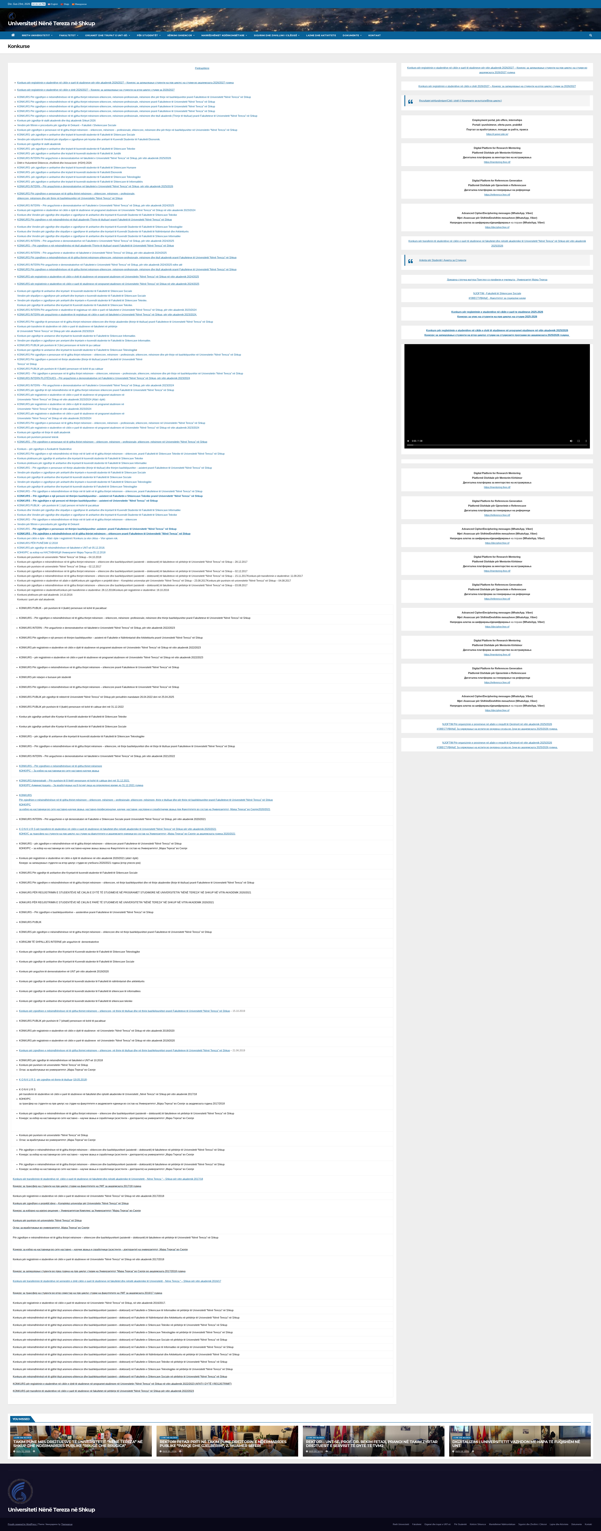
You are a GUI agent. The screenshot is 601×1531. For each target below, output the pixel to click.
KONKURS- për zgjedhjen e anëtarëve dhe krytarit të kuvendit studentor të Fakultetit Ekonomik (69, 172)
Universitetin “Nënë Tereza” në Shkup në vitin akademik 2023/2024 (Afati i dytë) (61, 399)
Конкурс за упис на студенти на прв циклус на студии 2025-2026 (497, 316)
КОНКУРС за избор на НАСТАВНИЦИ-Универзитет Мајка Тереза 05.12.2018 (61, 552)
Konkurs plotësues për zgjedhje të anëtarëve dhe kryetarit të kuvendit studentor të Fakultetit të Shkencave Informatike (82, 463)
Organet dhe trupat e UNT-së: (106, 35)
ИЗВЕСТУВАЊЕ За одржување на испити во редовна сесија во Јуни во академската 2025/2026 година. (497, 729)
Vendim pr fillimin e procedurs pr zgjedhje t (66, 125)
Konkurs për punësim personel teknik (37, 437)
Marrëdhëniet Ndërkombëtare (223, 35)
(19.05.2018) (80, 1079)
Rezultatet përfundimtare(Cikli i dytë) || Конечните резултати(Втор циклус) (460, 100)
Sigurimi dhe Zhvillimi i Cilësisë (276, 35)
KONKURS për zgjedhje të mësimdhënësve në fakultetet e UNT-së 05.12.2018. (61, 547)
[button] (590, 35)
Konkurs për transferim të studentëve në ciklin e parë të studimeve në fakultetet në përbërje (67, 326)
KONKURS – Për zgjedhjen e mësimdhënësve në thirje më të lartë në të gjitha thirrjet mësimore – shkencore (77, 519)
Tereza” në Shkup (27, 364)
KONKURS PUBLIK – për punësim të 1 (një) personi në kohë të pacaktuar (58, 505)
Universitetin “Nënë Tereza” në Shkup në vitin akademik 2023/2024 (54, 418)
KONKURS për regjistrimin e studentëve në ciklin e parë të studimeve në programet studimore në (70, 394)
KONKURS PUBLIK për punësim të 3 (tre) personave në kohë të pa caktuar (58, 345)
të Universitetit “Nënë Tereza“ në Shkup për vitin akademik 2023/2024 (55, 331)
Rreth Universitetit (36, 35)
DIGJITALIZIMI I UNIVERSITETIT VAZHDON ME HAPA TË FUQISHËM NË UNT (516, 1443)
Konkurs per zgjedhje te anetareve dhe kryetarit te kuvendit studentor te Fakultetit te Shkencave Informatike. (76, 336)
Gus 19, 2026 (462, 1451)
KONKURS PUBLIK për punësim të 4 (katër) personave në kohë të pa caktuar (60, 368)
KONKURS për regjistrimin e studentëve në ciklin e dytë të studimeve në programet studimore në (70, 404)
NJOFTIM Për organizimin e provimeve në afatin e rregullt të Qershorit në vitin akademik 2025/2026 (497, 724)
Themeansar (66, 1524)
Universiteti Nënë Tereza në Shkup (51, 23)
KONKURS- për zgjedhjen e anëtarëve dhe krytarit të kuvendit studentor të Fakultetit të (76, 134)
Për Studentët (148, 35)
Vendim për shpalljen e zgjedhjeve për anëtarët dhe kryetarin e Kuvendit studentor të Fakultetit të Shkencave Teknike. (82, 300)
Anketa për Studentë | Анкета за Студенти (442, 260)
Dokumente (351, 35)
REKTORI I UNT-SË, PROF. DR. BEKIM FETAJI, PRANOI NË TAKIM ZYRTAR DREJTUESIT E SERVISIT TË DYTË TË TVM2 (371, 1443)
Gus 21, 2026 (23, 1451)
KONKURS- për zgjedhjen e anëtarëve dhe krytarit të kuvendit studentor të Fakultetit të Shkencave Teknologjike (79, 177)
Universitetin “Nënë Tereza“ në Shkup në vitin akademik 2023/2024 (54, 409)
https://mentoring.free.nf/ (497, 162)
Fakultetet (68, 35)
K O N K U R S (27, 1079)
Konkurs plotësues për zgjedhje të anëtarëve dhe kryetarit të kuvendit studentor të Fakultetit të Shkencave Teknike (80, 458)
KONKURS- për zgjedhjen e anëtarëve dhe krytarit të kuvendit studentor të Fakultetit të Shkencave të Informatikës (80, 181)
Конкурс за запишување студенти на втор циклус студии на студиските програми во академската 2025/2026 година (497, 335)
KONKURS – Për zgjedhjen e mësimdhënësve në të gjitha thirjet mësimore (60, 766)
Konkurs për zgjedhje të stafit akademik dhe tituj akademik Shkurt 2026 (56, 120)
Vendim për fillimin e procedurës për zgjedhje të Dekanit (48, 524)
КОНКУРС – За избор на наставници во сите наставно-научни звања (59, 770)
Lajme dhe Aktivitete (321, 35)
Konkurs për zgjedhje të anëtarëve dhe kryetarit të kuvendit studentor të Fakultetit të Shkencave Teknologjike (77, 486)
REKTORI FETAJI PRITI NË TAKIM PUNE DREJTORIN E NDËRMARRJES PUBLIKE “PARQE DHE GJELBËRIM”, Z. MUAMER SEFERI (223, 1443)
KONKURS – (97, 529)
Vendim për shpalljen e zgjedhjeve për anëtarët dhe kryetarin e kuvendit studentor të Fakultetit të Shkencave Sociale (81, 295)
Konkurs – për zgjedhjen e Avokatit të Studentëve (44, 449)
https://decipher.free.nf (497, 227)
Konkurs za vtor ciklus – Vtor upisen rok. (96, 538)
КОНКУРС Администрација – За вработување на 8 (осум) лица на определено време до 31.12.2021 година (81, 785)
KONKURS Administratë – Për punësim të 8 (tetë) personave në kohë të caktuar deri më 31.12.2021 (74, 780)
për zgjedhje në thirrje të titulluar (54, 1079)
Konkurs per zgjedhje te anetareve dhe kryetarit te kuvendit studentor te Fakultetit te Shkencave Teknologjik (76, 350)
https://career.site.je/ (497, 134)
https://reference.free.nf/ (497, 194)
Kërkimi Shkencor (180, 35)
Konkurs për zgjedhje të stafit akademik (39, 144)
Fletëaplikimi (202, 68)
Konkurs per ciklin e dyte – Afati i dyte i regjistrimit (44, 538)
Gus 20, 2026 (170, 1451)
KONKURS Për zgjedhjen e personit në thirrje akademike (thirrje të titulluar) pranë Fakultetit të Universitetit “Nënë (79, 359)
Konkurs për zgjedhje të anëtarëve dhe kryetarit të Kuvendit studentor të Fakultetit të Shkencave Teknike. (75, 305)
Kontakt (374, 35)
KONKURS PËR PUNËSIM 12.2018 (37, 543)
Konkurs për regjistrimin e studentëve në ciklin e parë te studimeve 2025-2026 (497, 312)
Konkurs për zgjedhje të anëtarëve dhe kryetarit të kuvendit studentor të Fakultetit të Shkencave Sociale (74, 291)
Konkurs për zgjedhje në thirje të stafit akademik (43, 432)
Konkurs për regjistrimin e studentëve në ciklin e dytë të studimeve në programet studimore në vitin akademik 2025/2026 (497, 330)
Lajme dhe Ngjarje (22, 1438)
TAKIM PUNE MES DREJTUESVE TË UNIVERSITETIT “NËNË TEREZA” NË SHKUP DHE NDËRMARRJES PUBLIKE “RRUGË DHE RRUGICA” (78, 1443)
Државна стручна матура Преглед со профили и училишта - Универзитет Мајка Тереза (497, 279)
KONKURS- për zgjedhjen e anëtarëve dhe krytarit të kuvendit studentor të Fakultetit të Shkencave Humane (76, 167)
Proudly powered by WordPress (22, 1524)
